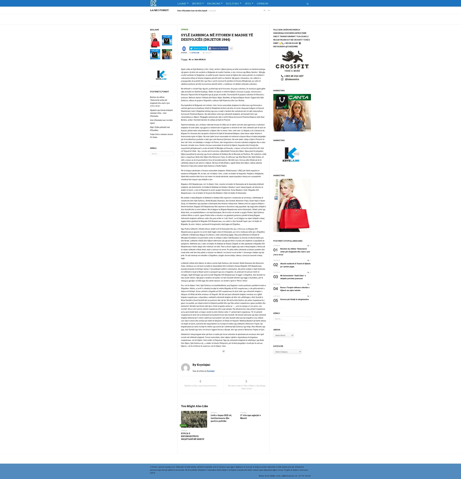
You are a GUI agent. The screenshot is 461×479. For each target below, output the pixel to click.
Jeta (248, 3)
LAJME (181, 3)
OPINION (262, 3)
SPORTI (196, 3)
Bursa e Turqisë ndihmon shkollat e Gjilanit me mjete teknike (291, 289)
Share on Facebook (219, 48)
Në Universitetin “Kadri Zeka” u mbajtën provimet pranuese (289, 277)
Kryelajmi (195, 53)
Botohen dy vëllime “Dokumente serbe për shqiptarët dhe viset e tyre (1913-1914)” (291, 251)
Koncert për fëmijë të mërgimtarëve (291, 299)
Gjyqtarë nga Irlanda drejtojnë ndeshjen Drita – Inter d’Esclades (161, 113)
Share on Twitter (200, 48)
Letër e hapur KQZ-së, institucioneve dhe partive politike (221, 418)
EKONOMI (213, 3)
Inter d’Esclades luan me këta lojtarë (192, 10)
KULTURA (232, 3)
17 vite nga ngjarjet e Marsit (250, 416)
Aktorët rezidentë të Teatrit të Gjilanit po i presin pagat (291, 265)
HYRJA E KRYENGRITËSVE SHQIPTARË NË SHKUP (192, 436)
